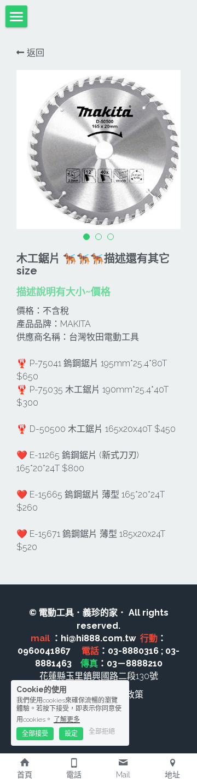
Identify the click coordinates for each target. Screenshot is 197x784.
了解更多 (67, 719)
